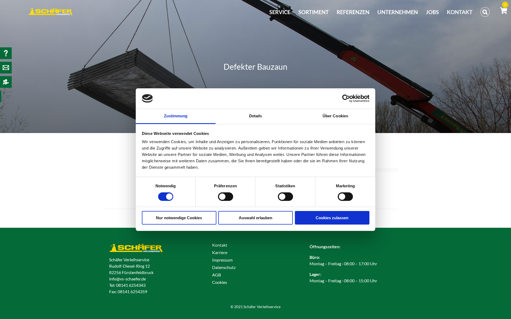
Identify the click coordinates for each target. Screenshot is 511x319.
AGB (216, 274)
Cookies (219, 282)
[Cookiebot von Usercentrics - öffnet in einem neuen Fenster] (346, 98)
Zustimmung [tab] (176, 116)
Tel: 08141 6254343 (127, 285)
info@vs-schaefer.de (127, 278)
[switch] (225, 196)
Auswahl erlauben (255, 218)
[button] (485, 12)
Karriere (219, 252)
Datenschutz (224, 267)
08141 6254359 (132, 291)
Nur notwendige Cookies (179, 218)
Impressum (222, 259)
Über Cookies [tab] (335, 116)
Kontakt (219, 244)
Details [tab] (255, 116)
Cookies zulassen (332, 218)
